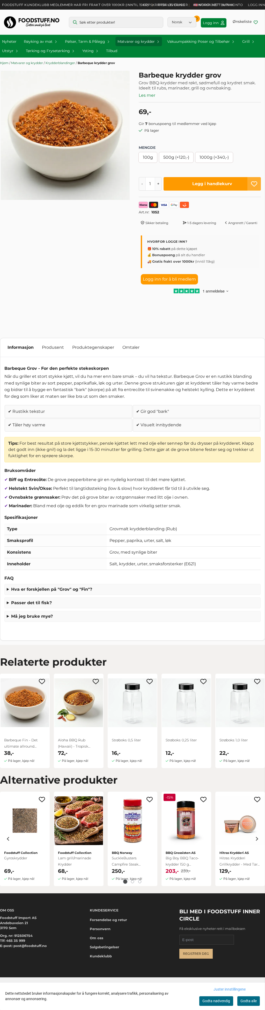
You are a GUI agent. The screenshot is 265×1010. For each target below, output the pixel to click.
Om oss (96, 938)
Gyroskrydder (15, 858)
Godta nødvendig (216, 1001)
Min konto (233, 5)
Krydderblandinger (61, 63)
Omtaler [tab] (130, 347)
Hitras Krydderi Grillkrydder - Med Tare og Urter (239, 861)
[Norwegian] (181, 22)
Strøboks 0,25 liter (181, 740)
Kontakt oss (205, 5)
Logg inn (256, 5)
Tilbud (111, 50)
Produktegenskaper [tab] (93, 347)
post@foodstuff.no (30, 946)
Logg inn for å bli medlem (169, 279)
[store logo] (31, 22)
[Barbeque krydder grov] (65, 135)
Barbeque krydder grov (96, 63)
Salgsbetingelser (104, 947)
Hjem (4, 63)
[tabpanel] (25, 839)
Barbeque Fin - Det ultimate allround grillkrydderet (21, 743)
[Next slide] (257, 839)
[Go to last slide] (8, 839)
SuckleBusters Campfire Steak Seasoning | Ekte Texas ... (131, 861)
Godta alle (248, 1001)
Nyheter (9, 41)
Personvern (100, 929)
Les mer (147, 95)
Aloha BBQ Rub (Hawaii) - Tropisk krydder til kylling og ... (77, 743)
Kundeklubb (101, 956)
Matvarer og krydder (27, 63)
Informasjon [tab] (21, 347)
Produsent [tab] (53, 347)
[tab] (125, 881)
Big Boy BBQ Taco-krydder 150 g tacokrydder (182, 861)
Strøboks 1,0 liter (233, 740)
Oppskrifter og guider (165, 5)
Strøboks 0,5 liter (126, 740)
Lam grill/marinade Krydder (74, 861)
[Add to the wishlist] (42, 681)
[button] (254, 184)
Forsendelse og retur (108, 920)
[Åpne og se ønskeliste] (245, 22)
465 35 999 (15, 940)
